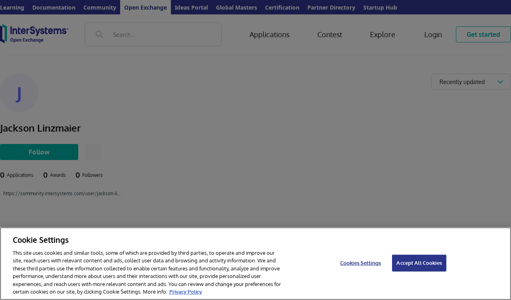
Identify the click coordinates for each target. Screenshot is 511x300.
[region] (255, 263)
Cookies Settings (360, 263)
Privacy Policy (185, 291)
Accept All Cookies (419, 263)
